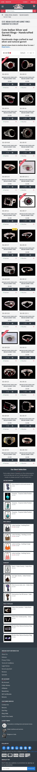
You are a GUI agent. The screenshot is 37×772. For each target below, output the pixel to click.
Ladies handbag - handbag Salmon (21, 553)
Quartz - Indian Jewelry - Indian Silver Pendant (22, 566)
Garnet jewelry (24, 15)
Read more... (6, 47)
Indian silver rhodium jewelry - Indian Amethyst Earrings (22, 616)
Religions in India (11, 734)
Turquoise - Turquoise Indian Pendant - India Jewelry (22, 493)
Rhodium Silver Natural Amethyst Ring (22, 626)
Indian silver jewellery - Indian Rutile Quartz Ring (22, 607)
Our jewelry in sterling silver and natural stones (19, 724)
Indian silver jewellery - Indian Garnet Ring (10, 78)
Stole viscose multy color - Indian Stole (22, 585)
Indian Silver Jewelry (11, 15)
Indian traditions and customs (15, 729)
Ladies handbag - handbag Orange (21, 544)
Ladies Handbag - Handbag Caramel (21, 534)
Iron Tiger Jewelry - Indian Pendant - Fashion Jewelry (22, 575)
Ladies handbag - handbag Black (20, 525)
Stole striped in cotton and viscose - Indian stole (22, 484)
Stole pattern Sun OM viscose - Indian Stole (22, 594)
